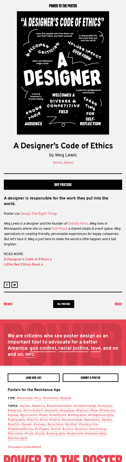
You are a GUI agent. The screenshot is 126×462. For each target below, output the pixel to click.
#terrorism (15, 434)
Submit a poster (90, 378)
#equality (51, 411)
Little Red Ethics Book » (23, 265)
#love (44, 420)
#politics (14, 425)
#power (27, 425)
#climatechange (84, 406)
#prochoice (55, 425)
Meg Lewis (66, 155)
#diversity (15, 411)
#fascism (82, 411)
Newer (8, 303)
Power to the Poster (63, 5)
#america (38, 406)
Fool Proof (59, 229)
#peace (107, 420)
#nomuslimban (72, 420)
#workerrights (18, 438)
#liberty (32, 420)
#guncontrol (28, 415)
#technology (98, 429)
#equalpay (67, 411)
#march (54, 420)
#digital (65, 398)
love (96, 348)
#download (24, 398)
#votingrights (55, 434)
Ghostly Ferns (78, 224)
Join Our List (34, 378)
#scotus (67, 429)
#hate (43, 415)
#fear (94, 411)
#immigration (77, 415)
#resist (56, 429)
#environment (33, 411)
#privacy (40, 425)
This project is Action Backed (24, 447)
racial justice (73, 348)
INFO (29, 354)
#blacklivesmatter (59, 406)
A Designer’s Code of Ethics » (28, 259)
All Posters (63, 304)
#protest (71, 425)
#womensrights (96, 434)
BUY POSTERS (63, 184)
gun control (43, 348)
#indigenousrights (101, 415)
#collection (51, 398)
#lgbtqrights (16, 420)
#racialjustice (88, 425)
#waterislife (75, 434)
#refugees (42, 429)
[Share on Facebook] (7, 285)
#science (81, 429)
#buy (37, 398)
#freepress (107, 411)
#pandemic (92, 420)
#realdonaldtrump (20, 429)
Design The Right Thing (38, 214)
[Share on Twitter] (15, 285)
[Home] (63, 458)
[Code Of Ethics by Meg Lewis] (63, 72)
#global (68, 163)
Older (118, 303)
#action (57, 163)
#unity (40, 434)
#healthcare (57, 415)
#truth (29, 434)
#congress (105, 406)
